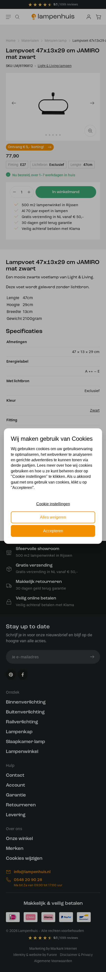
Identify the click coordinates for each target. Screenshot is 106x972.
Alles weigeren (53, 517)
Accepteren (53, 531)
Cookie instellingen (53, 504)
